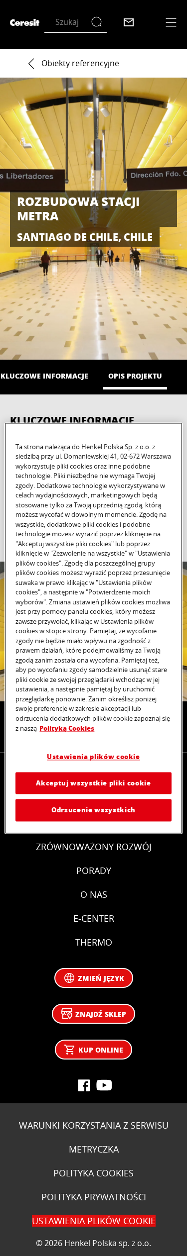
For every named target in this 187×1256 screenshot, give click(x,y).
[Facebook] (84, 1085)
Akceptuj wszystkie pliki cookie (93, 783)
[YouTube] (104, 1085)
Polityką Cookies (66, 728)
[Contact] (129, 22)
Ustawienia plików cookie (93, 756)
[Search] (99, 22)
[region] (93, 628)
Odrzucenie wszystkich (93, 810)
